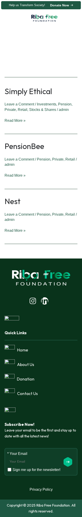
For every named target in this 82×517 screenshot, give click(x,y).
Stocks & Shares (42, 110)
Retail (22, 110)
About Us (25, 364)
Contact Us (27, 393)
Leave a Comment (19, 104)
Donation (25, 379)
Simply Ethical (28, 91)
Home (22, 350)
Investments (46, 104)
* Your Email (17, 454)
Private (10, 110)
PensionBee (24, 146)
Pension (65, 104)
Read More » (15, 120)
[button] (19, 18)
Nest (12, 201)
